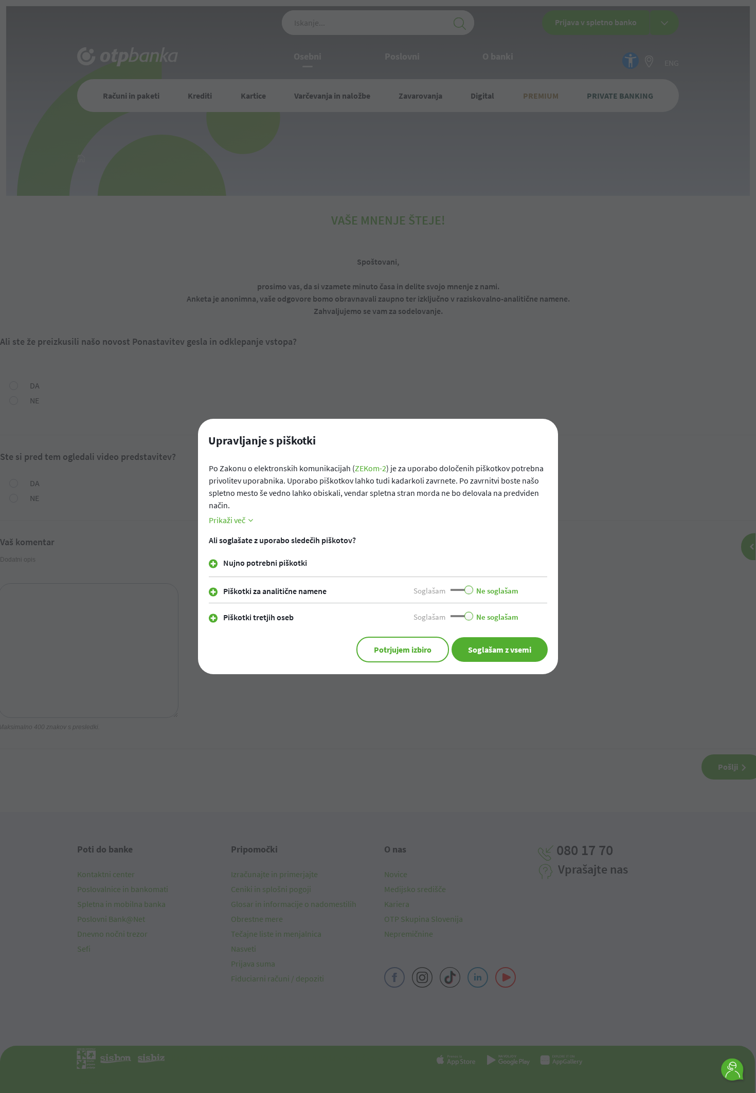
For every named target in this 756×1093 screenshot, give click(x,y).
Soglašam (429, 591)
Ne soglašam (497, 591)
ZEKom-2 (370, 468)
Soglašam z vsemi (499, 649)
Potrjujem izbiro (402, 649)
